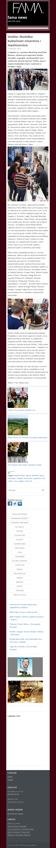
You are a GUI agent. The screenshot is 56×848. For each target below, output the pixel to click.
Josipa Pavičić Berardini (17, 826)
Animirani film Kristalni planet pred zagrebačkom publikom (23, 606)
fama (42, 475)
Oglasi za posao (14, 823)
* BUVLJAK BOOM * (19, 514)
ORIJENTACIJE (19, 573)
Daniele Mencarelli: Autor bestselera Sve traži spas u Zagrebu (26, 640)
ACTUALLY (19, 527)
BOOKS (20, 531)
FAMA (22, 845)
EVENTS (19, 539)
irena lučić (28, 478)
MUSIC (20, 569)
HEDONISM (19, 556)
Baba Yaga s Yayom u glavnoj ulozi (24, 612)
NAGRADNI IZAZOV (16, 802)
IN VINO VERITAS (19, 560)
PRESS (20, 577)
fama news (11, 845)
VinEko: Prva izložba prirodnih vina (21, 410)
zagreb (21, 481)
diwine (28, 475)
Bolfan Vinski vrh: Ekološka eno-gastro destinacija (27, 437)
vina (43, 478)
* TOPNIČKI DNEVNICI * (19, 522)
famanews (12, 478)
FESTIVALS (19, 548)
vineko (10, 481)
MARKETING (13, 799)
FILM (20, 552)
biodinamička (19, 475)
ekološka (35, 475)
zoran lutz (28, 481)
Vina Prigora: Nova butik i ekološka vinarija (24, 465)
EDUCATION (20, 535)
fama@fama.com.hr (15, 791)
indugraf (20, 478)
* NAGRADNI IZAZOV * (19, 518)
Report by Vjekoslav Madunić (19, 834)
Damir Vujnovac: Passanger (18, 832)
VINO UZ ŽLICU (19, 594)
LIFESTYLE (19, 565)
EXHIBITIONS (19, 544)
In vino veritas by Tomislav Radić (21, 829)
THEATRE (20, 590)
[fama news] (28, 12)
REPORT (19, 582)
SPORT (20, 586)
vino (15, 481)
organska (36, 478)
